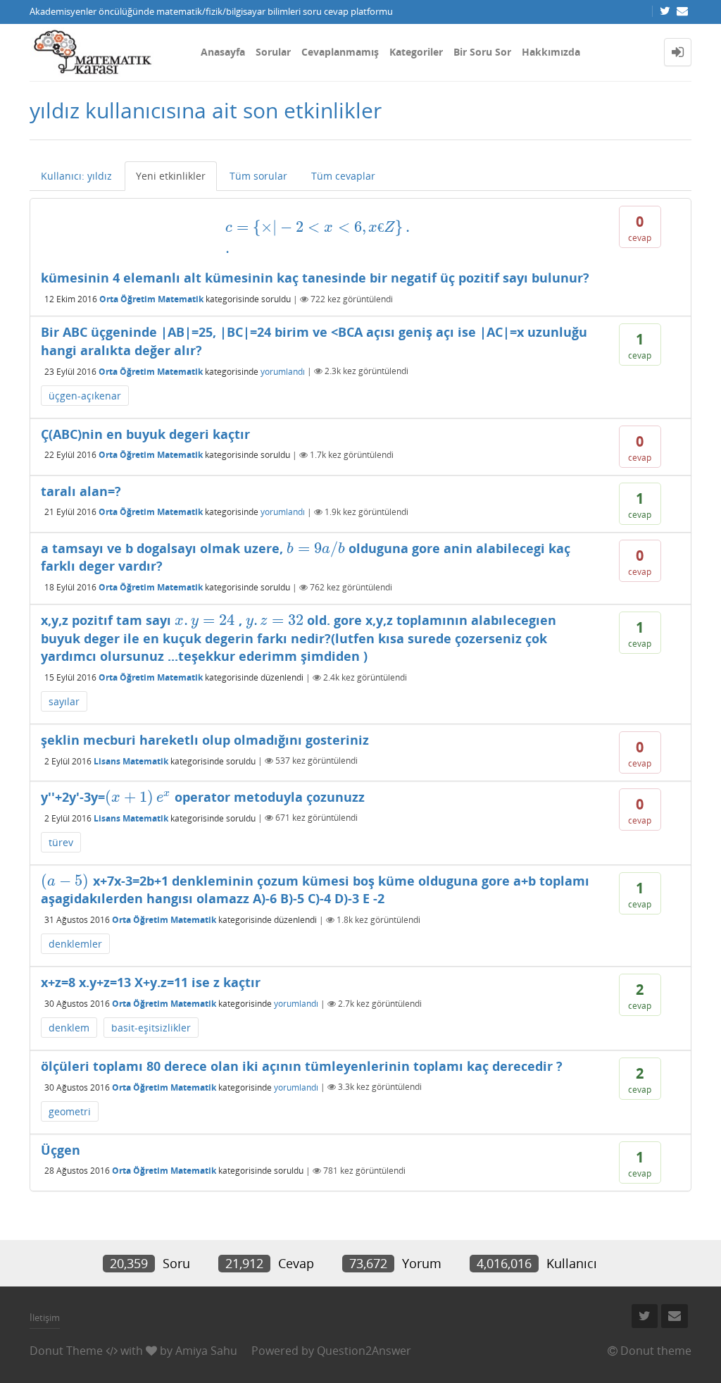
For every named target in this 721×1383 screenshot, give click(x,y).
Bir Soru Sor (482, 51)
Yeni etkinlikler (171, 175)
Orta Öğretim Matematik (151, 299)
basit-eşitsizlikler (151, 1027)
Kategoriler (416, 51)
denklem (69, 1027)
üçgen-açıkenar (85, 395)
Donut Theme (66, 1350)
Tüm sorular (258, 175)
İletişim (45, 1317)
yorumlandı (283, 371)
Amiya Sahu (206, 1350)
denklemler (75, 943)
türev (61, 842)
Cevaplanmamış (340, 51)
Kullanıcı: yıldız (76, 175)
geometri (70, 1111)
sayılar (64, 701)
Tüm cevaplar (343, 175)
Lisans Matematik (131, 761)
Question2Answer (364, 1350)
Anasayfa (223, 51)
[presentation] (319, 236)
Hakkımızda (551, 51)
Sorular (273, 51)
